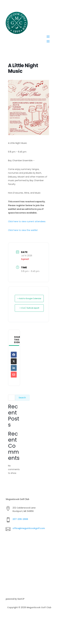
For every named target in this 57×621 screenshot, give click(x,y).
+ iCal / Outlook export (29, 308)
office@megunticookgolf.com (29, 528)
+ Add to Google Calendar (29, 298)
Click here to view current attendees (26, 221)
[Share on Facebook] (14, 355)
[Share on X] (14, 361)
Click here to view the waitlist (23, 230)
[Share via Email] (14, 375)
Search (22, 397)
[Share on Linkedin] (14, 368)
